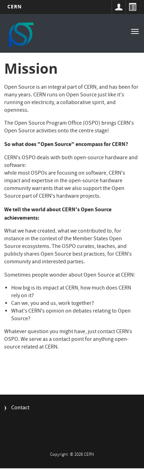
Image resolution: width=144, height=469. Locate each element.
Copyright (59, 455)
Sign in (118, 7)
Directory (132, 7)
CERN (14, 6)
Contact (20, 408)
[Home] (20, 34)
